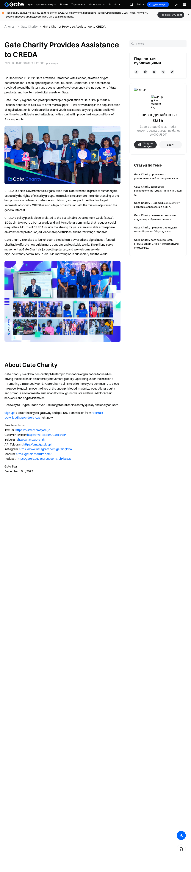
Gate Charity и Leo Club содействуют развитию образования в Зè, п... (157, 204)
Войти (140, 4)
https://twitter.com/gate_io (32, 430)
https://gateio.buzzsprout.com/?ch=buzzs (44, 458)
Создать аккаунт (158, 4)
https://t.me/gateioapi (37, 444)
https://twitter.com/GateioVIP (46, 435)
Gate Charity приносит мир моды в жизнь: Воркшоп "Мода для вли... (155, 229)
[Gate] (14, 4)
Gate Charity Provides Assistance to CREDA (74, 26)
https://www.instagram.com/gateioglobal (45, 449)
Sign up (9, 413)
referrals (97, 413)
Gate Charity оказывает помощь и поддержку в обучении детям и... (155, 217)
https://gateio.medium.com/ (33, 454)
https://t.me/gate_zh (31, 439)
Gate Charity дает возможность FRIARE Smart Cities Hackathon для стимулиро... (156, 243)
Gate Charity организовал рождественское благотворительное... (157, 176)
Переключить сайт (171, 14)
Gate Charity (29, 26)
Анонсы (9, 26)
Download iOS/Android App (22, 417)
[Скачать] (181, 835)
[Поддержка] (181, 848)
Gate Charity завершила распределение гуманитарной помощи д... (158, 190)
